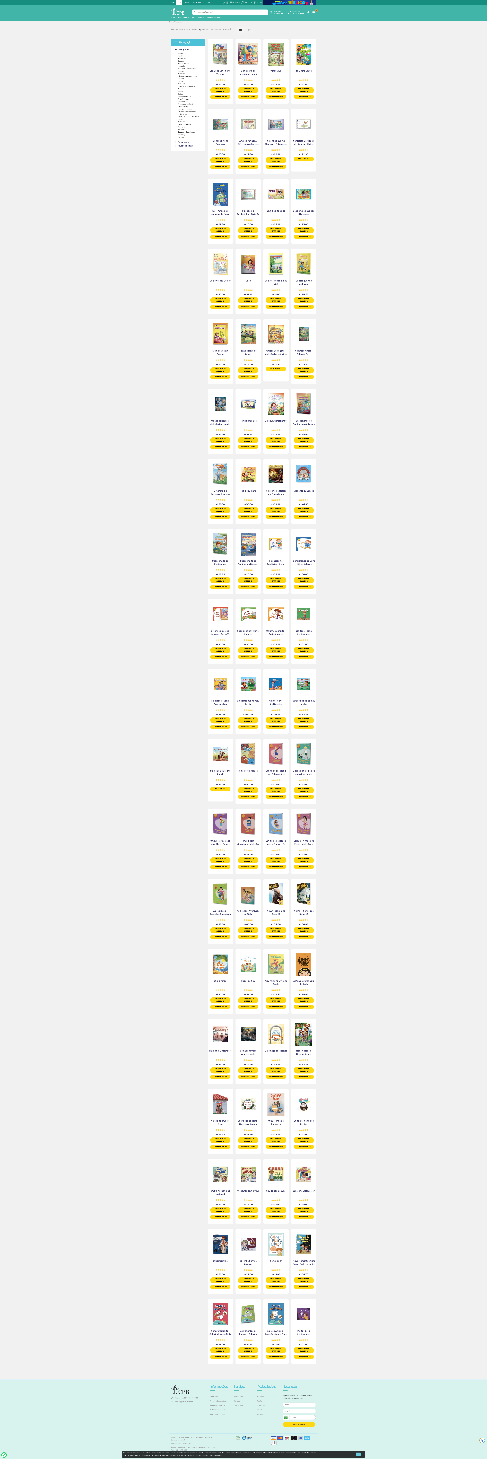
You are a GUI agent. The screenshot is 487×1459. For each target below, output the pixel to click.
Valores (181, 137)
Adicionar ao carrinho (220, 90)
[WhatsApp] (4, 1455)
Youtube (260, 1410)
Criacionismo (183, 101)
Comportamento (184, 96)
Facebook (261, 1396)
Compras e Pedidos (217, 1405)
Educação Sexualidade (186, 132)
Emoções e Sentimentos (187, 68)
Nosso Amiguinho (184, 124)
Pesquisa (178, 22)
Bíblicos (181, 78)
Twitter (260, 1401)
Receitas (181, 129)
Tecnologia (182, 134)
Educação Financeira (186, 109)
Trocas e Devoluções (218, 1401)
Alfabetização (183, 63)
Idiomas (181, 81)
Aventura (181, 73)
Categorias (183, 17)
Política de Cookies (217, 1414)
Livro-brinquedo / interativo (188, 116)
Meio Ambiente (183, 99)
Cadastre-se (238, 1405)
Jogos (180, 91)
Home (173, 17)
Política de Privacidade (218, 1410)
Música (180, 119)
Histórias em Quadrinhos (187, 76)
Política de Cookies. (310, 1453)
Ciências (181, 53)
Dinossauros (183, 106)
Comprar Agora (220, 96)
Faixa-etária (197, 17)
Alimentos (182, 58)
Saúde (180, 94)
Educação (182, 61)
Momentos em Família (186, 104)
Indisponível (303, 159)
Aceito (358, 1454)
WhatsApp (261, 1414)
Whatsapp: (185, 1401)
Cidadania (182, 83)
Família (180, 56)
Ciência (181, 89)
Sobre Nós (214, 1396)
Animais (181, 71)
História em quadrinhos (187, 111)
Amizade (181, 66)
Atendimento (238, 1396)
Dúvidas (237, 1401)
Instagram (261, 1405)
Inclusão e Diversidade (186, 86)
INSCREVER (299, 1424)
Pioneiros (181, 127)
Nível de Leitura (214, 17)
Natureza (181, 122)
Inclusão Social (183, 114)
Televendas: (186, 1398)
